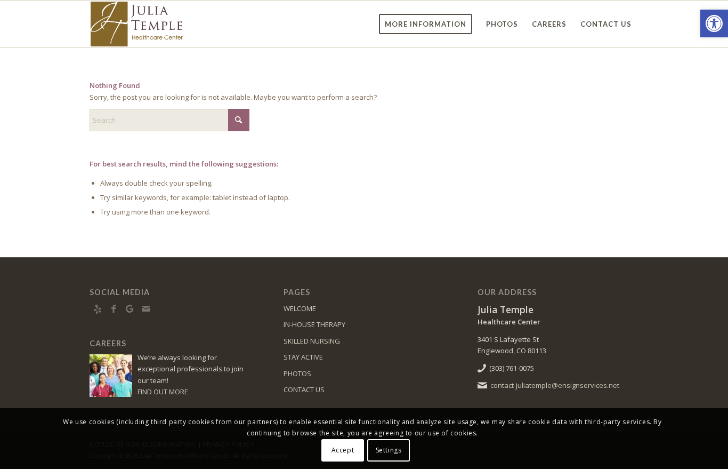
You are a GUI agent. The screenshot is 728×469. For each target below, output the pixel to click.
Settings (389, 450)
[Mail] (145, 309)
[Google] (129, 309)
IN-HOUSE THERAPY (314, 324)
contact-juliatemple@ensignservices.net (554, 385)
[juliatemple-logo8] (163, 24)
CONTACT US (304, 389)
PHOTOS (297, 373)
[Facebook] (114, 309)
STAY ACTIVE (303, 357)
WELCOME (300, 308)
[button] (714, 23)
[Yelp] (98, 309)
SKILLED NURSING (312, 341)
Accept (342, 450)
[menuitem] (425, 24)
